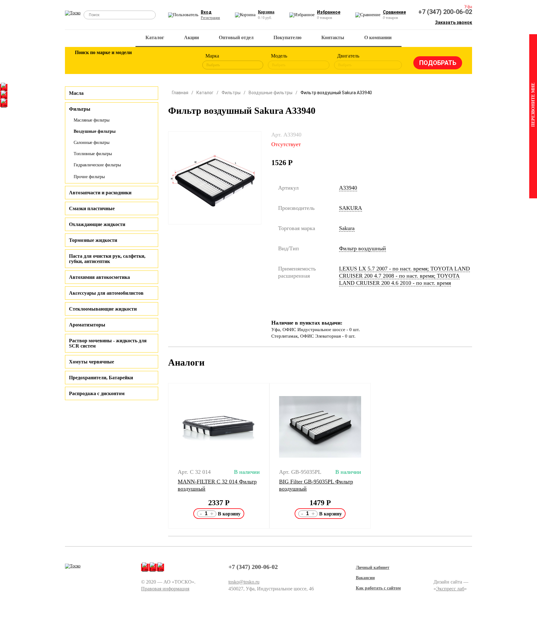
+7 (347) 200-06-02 (445, 12)
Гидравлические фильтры (97, 165)
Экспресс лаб (450, 588)
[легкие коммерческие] (103, 61)
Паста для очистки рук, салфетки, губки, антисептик (107, 258)
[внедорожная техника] (163, 61)
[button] (164, 456)
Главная (180, 92)
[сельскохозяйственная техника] (143, 61)
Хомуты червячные (91, 361)
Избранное (328, 12)
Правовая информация (165, 588)
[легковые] (82, 61)
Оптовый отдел (236, 37)
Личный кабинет (372, 567)
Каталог (154, 37)
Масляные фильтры (91, 120)
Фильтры (231, 92)
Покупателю (287, 37)
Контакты (332, 37)
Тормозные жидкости (93, 240)
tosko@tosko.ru (243, 581)
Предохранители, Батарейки (101, 377)
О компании (378, 37)
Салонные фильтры (91, 142)
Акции (191, 37)
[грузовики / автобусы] (123, 61)
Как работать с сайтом (378, 588)
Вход (206, 12)
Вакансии (365, 577)
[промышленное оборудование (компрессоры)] (183, 61)
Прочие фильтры (89, 176)
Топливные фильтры (93, 153)
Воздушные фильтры (95, 131)
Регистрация (210, 18)
